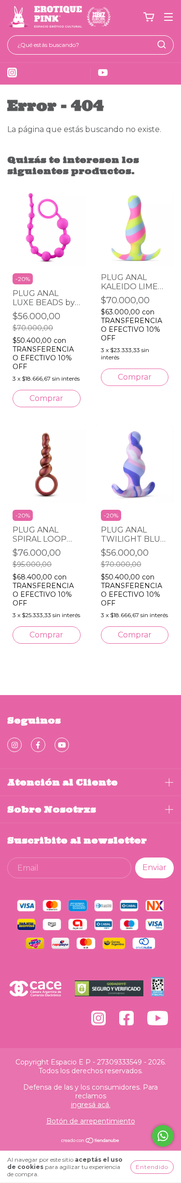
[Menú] (168, 17)
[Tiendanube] (90, 1141)
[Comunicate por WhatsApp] (163, 1136)
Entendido (152, 1166)
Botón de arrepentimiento (90, 1121)
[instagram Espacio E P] (14, 745)
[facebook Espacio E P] (38, 745)
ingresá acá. (91, 1104)
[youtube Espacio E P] (62, 745)
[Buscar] (162, 44)
